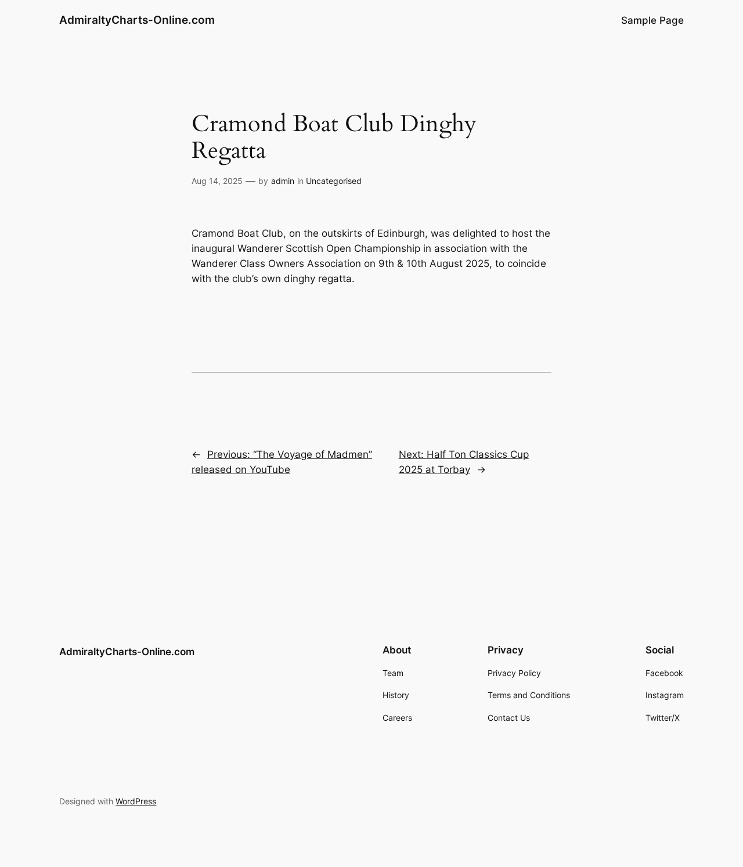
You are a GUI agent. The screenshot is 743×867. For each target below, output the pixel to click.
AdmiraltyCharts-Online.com (137, 20)
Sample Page (652, 20)
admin (282, 181)
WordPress (136, 801)
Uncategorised (334, 181)
